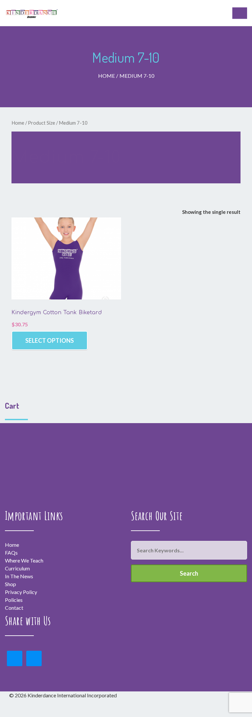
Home (106, 75)
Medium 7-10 (136, 75)
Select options (49, 340)
